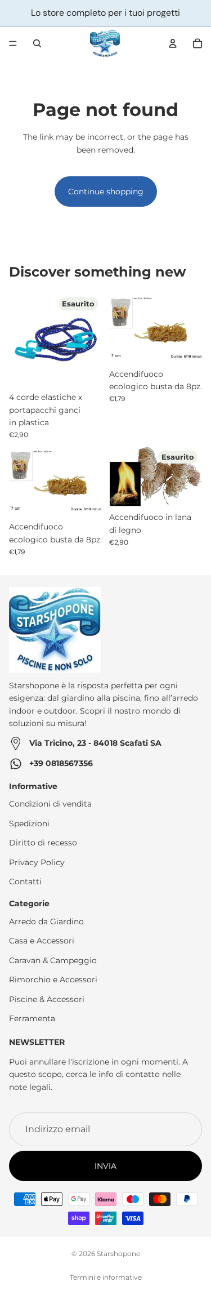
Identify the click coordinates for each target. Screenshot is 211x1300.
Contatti (25, 881)
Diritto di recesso (43, 843)
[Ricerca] (37, 43)
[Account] (172, 43)
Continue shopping (105, 191)
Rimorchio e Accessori (53, 979)
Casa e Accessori (41, 941)
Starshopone (118, 1253)
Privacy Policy (37, 862)
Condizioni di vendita (50, 804)
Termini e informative (106, 1277)
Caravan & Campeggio (53, 960)
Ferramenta (32, 1018)
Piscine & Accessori (46, 999)
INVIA (105, 1166)
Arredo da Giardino (46, 921)
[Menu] (13, 43)
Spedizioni (29, 823)
